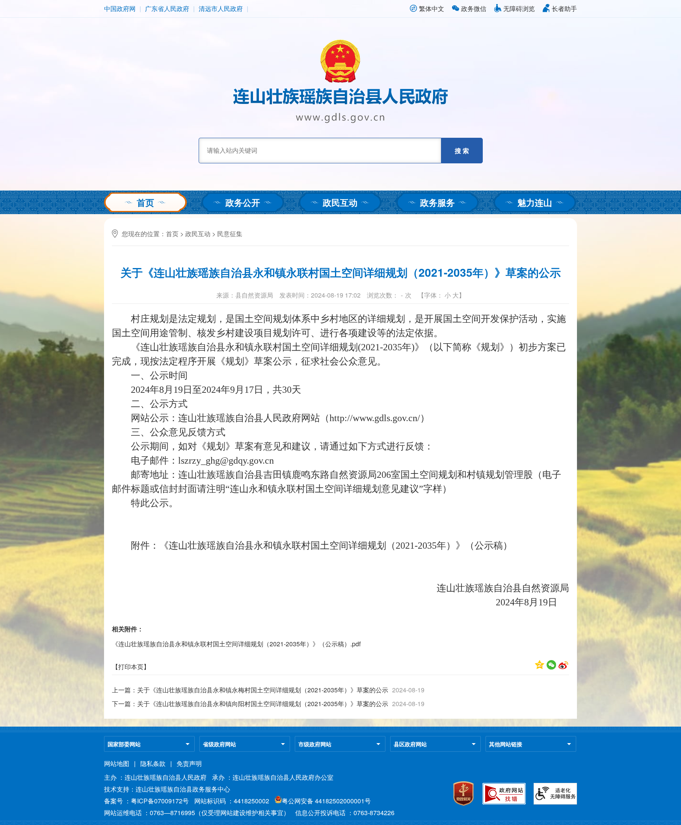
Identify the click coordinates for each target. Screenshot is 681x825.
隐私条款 (153, 763)
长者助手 (564, 8)
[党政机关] (463, 804)
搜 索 (462, 150)
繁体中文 (431, 8)
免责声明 (189, 763)
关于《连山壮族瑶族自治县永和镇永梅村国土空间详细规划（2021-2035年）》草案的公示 (262, 689)
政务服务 (437, 202)
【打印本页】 (131, 666)
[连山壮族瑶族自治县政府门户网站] (340, 120)
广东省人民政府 (167, 8)
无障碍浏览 (519, 8)
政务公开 (242, 202)
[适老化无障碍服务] (555, 802)
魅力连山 (534, 202)
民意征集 (229, 233)
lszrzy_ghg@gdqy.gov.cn (226, 460)
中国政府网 (120, 8)
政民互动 (340, 202)
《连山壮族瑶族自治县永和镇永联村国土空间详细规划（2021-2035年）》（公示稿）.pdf (236, 643)
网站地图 (116, 763)
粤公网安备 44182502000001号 (326, 800)
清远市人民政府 (221, 8)
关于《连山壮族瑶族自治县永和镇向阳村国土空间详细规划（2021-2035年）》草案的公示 (262, 703)
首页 (145, 202)
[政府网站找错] (504, 802)
